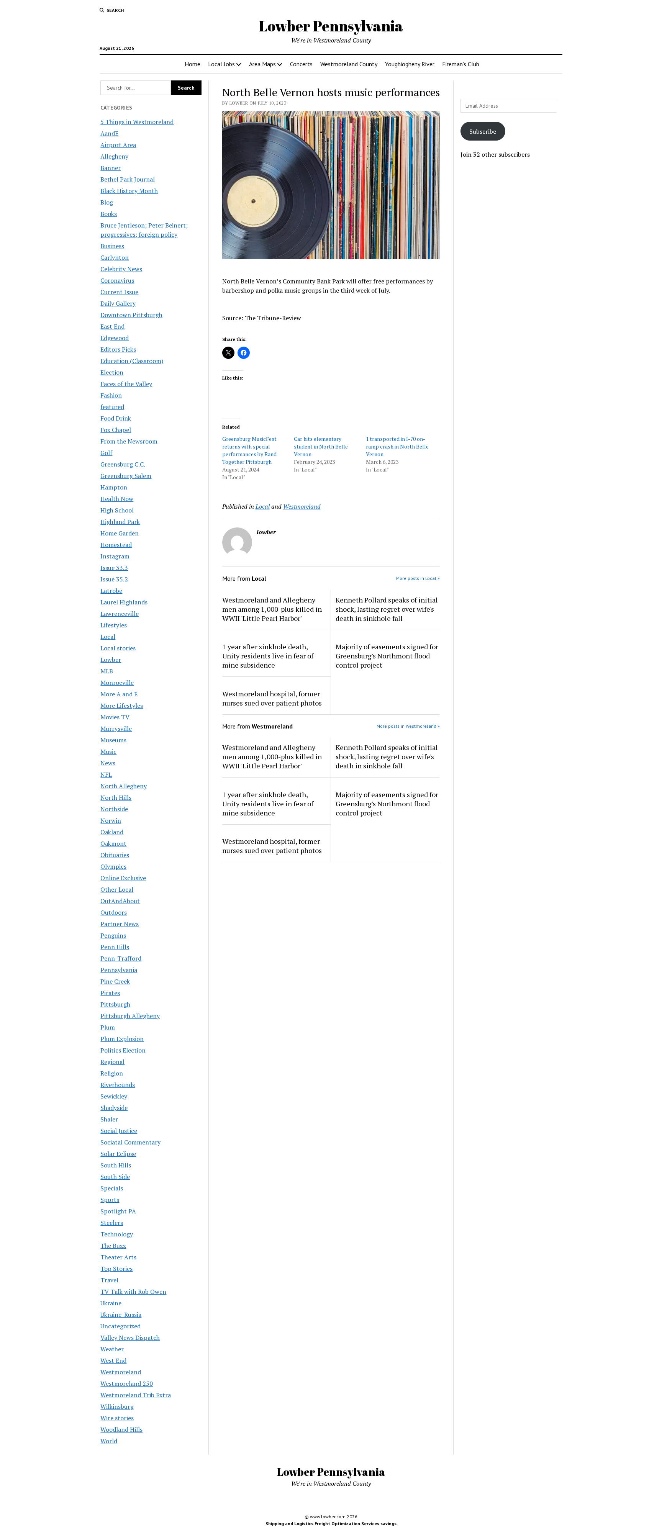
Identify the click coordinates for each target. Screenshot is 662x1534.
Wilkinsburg (117, 1406)
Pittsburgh (115, 1004)
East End (112, 326)
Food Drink (115, 418)
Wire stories (117, 1418)
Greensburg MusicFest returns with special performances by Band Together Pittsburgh (249, 450)
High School (117, 510)
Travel (109, 1280)
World (108, 1441)
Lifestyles (113, 625)
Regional (112, 1062)
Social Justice (118, 1130)
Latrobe (111, 590)
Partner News (119, 924)
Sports (109, 1199)
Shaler (109, 1119)
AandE (109, 133)
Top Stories (116, 1268)
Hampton (113, 487)
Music (108, 751)
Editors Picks (118, 349)
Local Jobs (221, 64)
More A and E (119, 694)
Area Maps (262, 64)
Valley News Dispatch (130, 1337)
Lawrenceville (119, 613)
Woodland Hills (121, 1429)
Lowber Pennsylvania (331, 26)
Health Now (116, 498)
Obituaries (114, 855)
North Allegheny (123, 786)
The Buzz (113, 1245)
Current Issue (119, 292)
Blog (106, 202)
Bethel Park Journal (127, 179)
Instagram (114, 556)
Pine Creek (115, 981)
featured (112, 407)
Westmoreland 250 (126, 1383)
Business (112, 246)
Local (107, 636)
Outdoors (113, 912)
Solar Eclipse (118, 1153)
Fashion (111, 395)
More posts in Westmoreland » (408, 726)
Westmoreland (120, 1372)
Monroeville (117, 682)
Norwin (110, 820)
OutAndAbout (120, 901)
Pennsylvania (118, 970)
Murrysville (116, 728)
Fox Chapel (115, 430)
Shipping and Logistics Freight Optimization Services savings (331, 1523)
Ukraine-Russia (120, 1314)
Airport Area (118, 145)
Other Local (116, 889)
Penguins (113, 935)
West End (113, 1360)
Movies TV (114, 717)
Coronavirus (117, 280)
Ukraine (110, 1303)
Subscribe (482, 131)
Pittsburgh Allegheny (130, 1016)
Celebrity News (121, 269)
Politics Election (123, 1050)
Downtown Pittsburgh (131, 315)
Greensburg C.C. (122, 464)
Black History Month (129, 191)
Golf (106, 453)
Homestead (116, 544)
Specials (111, 1188)
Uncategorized (120, 1326)
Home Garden (119, 533)
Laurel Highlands (123, 602)
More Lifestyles (121, 705)
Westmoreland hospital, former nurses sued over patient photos (272, 698)
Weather (112, 1349)
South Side (115, 1176)
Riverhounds (117, 1085)
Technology (116, 1234)
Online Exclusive (123, 878)
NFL (106, 774)
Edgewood (114, 338)
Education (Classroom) (131, 361)
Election (111, 372)
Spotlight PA (118, 1211)
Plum (107, 1027)
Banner (110, 168)
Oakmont (113, 843)
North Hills (115, 797)
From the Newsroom (128, 441)
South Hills (115, 1165)
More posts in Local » (418, 578)
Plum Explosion (122, 1039)
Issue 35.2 (114, 579)
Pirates (110, 993)
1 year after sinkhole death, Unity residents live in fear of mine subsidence (267, 656)
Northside (114, 809)
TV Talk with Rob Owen (133, 1291)
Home (192, 64)
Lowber (110, 659)
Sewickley (113, 1096)
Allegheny (114, 156)
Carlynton (114, 257)
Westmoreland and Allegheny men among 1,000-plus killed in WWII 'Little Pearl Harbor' (272, 609)
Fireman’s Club (460, 64)
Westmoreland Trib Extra (135, 1395)
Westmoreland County (348, 64)
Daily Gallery (118, 303)
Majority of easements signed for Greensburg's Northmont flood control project (387, 656)
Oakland (111, 832)
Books (108, 214)
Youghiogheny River (409, 64)
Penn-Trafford (120, 958)
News (107, 763)
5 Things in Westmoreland (137, 122)
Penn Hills (114, 947)
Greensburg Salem (125, 475)
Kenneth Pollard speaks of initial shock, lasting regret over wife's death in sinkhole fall (387, 609)
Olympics (113, 866)
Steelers (111, 1222)
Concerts (301, 64)
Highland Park (120, 521)
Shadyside (114, 1107)
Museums (113, 740)
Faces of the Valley (126, 384)
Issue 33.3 (114, 567)
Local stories (118, 648)
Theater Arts (118, 1257)
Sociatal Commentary (130, 1142)
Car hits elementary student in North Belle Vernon (321, 446)
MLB (106, 671)
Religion (111, 1073)
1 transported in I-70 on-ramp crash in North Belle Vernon (397, 446)
